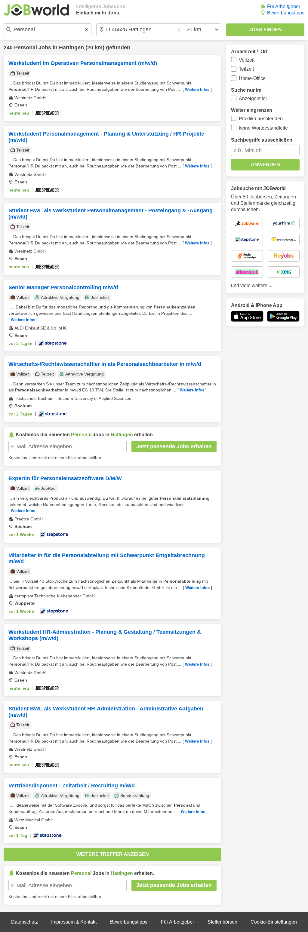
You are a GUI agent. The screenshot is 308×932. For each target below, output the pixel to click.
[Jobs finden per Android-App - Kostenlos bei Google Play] (283, 316)
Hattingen (71, 47)
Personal (25, 47)
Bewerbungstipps (285, 12)
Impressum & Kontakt (74, 921)
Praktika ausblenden (261, 118)
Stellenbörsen (222, 921)
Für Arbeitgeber (283, 6)
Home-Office (252, 78)
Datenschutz (24, 921)
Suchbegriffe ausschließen (261, 140)
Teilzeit (246, 69)
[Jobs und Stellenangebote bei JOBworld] (36, 10)
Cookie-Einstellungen (274, 921)
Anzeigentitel (253, 98)
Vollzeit (246, 60)
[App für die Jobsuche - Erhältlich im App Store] (247, 316)
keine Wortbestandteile (263, 127)
